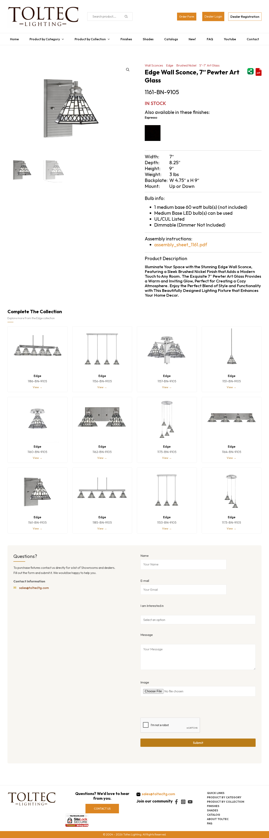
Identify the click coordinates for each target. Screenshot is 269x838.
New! (193, 38)
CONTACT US (102, 808)
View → (37, 385)
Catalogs (171, 38)
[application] (60, 38)
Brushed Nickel (186, 63)
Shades (148, 38)
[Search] (126, 16)
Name (144, 554)
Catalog (213, 814)
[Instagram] (183, 801)
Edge (169, 63)
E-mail (144, 579)
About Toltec (218, 819)
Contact (255, 38)
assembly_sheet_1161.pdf (180, 243)
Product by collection (225, 801)
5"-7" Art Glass (209, 63)
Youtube (232, 38)
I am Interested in (152, 604)
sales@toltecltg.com (34, 586)
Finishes (125, 38)
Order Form (186, 16)
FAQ (211, 38)
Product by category (224, 797)
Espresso (151, 115)
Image (144, 680)
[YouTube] (190, 801)
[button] (127, 67)
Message (146, 633)
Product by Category (43, 38)
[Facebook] (176, 801)
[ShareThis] (250, 69)
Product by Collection (88, 38)
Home (11, 38)
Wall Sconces (154, 63)
